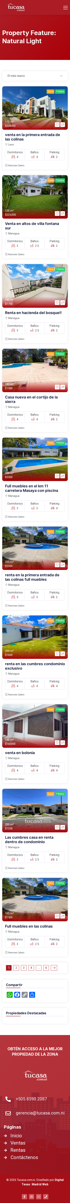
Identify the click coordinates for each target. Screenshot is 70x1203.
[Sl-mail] (38, 1196)
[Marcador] (57, 124)
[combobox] (35, 76)
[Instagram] (31, 1196)
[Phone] (45, 1196)
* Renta (60, 269)
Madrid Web (40, 1184)
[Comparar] (62, 124)
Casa (50, 91)
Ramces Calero (16, 165)
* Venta (60, 91)
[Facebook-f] (24, 1196)
